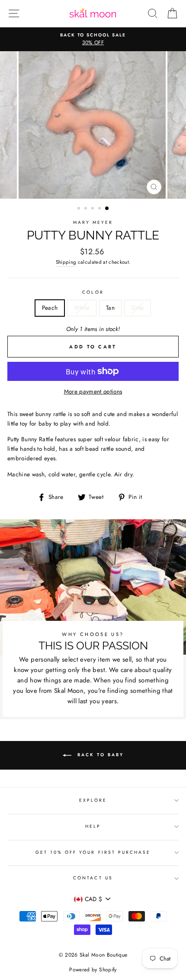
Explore (93, 800)
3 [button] (93, 209)
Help (93, 826)
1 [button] (79, 209)
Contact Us (93, 878)
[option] (93, 39)
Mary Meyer (93, 222)
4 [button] (100, 209)
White (82, 307)
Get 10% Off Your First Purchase (93, 852)
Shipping (66, 262)
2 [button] (86, 209)
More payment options (93, 391)
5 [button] (107, 209)
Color (92, 292)
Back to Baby (99, 754)
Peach (50, 307)
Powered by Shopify (92, 970)
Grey (137, 307)
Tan (110, 307)
